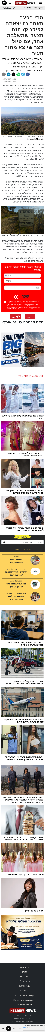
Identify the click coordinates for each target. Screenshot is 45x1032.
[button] (6, 276)
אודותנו (24, 972)
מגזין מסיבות (24, 986)
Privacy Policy (23, 309)
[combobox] (22, 542)
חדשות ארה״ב (24, 981)
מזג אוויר (27, 8)
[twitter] (13, 74)
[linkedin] (9, 74)
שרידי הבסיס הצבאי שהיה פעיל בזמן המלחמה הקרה (22, 235)
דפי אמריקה (24, 990)
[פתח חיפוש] (10, 2)
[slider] (34, 1030)
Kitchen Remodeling (24, 995)
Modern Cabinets (24, 1004)
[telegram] (23, 74)
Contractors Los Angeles (24, 1000)
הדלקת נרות (39, 8)
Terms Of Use (31, 309)
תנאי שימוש (24, 976)
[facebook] (28, 74)
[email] (4, 74)
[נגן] (8, 1028)
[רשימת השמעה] (19, 1028)
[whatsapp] (18, 74)
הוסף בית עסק (22, 549)
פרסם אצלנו (24, 967)
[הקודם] (3, 1028)
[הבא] (14, 1028)
